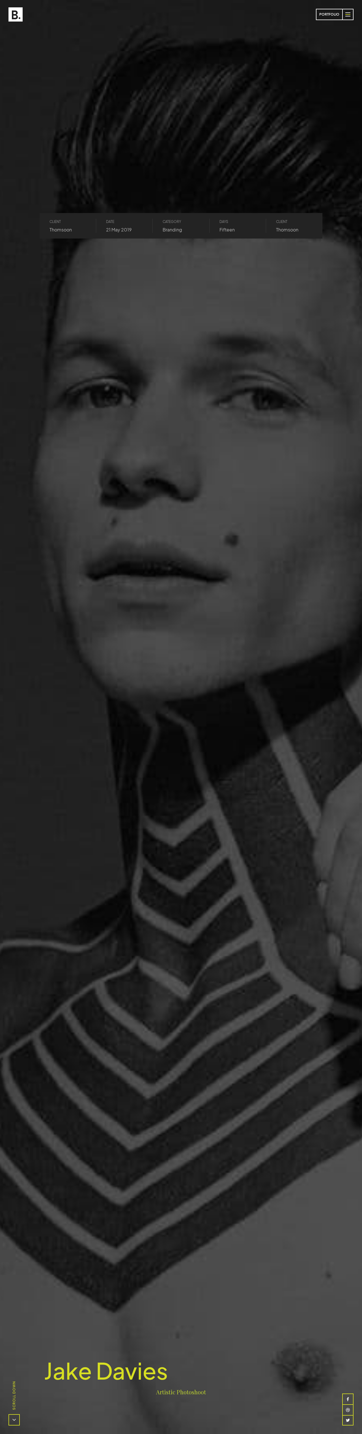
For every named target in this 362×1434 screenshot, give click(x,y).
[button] (348, 14)
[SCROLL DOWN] (14, 1420)
